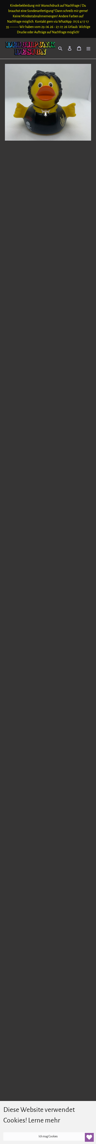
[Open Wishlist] (89, 1137)
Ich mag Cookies (48, 1136)
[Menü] (88, 48)
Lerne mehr (44, 1120)
